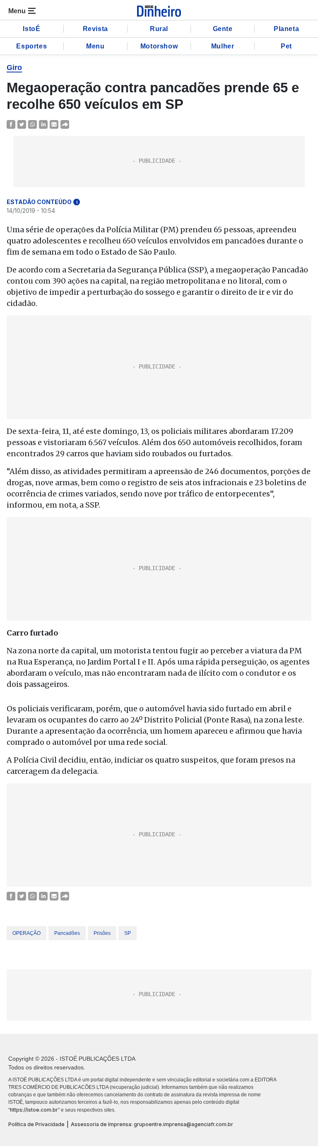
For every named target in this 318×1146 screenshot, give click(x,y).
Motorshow (159, 46)
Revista (95, 28)
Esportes (31, 46)
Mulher (222, 46)
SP (127, 933)
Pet (286, 46)
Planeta (286, 28)
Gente (223, 28)
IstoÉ (31, 28)
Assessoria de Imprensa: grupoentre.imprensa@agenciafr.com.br (152, 1124)
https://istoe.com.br (34, 1110)
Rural (159, 28)
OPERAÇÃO (26, 933)
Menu (95, 46)
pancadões (67, 933)
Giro (14, 67)
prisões (102, 933)
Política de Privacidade (36, 1124)
